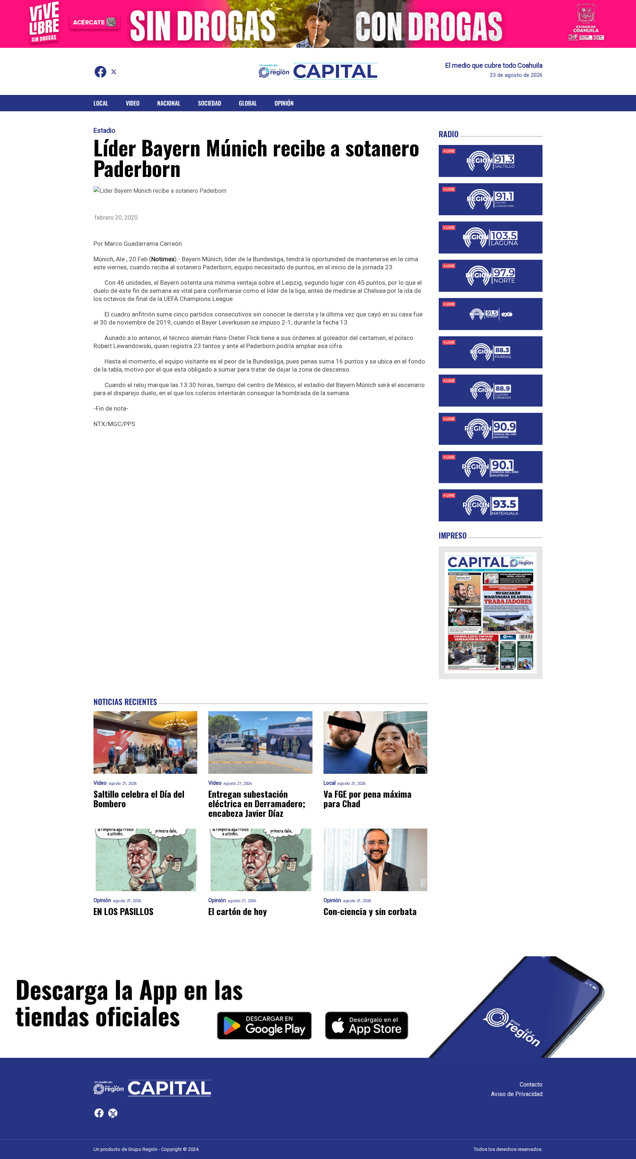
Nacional (168, 103)
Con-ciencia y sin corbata (370, 911)
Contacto (531, 1084)
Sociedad (209, 103)
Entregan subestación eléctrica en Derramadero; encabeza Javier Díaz (256, 803)
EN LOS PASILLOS (123, 911)
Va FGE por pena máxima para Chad (367, 798)
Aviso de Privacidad (517, 1094)
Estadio (104, 130)
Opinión (284, 103)
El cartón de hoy (237, 911)
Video (132, 103)
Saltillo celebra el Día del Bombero (138, 798)
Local (100, 103)
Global (248, 103)
